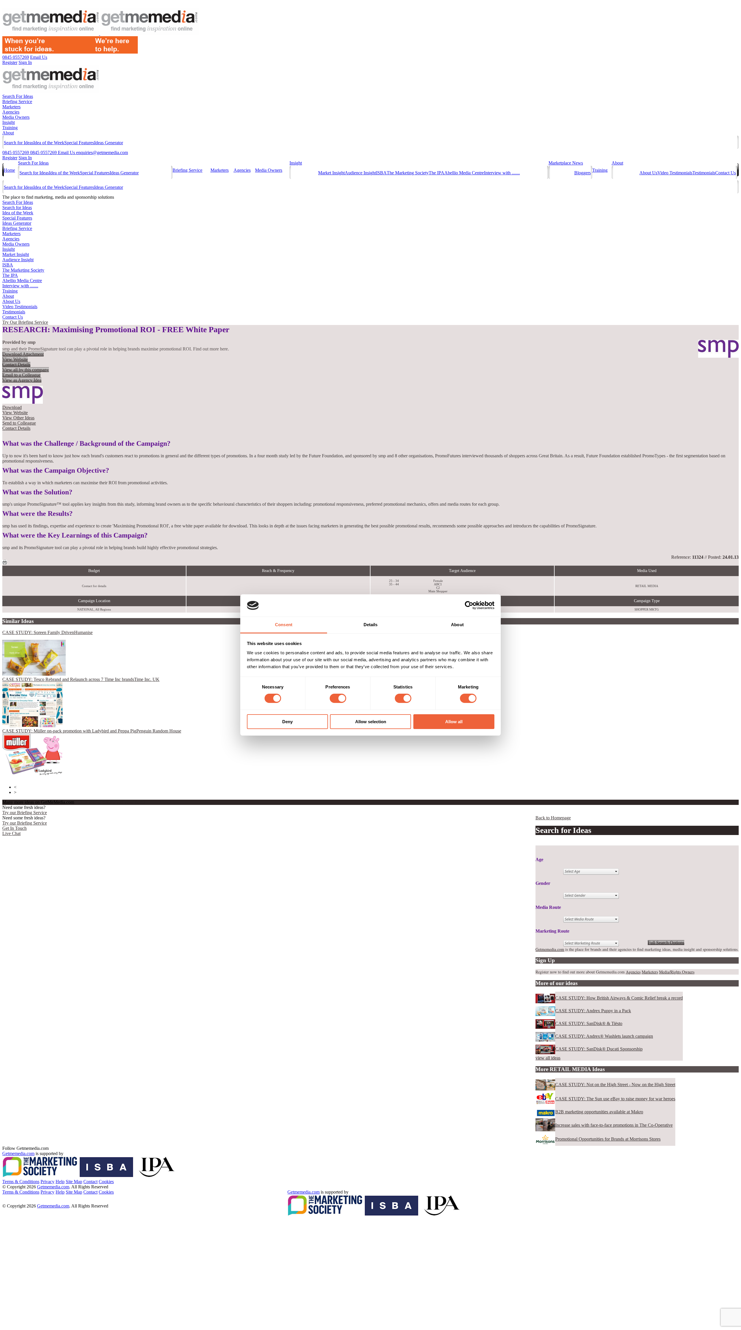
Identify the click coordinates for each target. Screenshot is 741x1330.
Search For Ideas (17, 96)
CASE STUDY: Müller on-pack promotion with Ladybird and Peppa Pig (91, 730)
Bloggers (582, 172)
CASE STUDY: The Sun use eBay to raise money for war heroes (615, 1098)
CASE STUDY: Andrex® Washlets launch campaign (604, 1036)
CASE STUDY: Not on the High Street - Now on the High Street (615, 1084)
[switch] (338, 698)
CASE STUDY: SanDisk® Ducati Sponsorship (599, 1048)
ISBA (381, 172)
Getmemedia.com (549, 949)
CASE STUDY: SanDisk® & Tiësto (588, 1023)
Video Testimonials (674, 172)
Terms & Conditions (20, 1181)
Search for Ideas (18, 142)
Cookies (106, 1181)
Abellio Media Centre (464, 172)
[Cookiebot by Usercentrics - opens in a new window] (469, 605)
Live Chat (11, 833)
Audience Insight (360, 172)
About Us (648, 172)
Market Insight (331, 172)
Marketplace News (566, 162)
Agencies (10, 111)
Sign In (25, 157)
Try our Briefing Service (24, 812)
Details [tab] (371, 624)
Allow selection (370, 721)
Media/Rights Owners (676, 972)
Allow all (454, 721)
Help (60, 1181)
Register (9, 157)
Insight (8, 122)
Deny (287, 721)
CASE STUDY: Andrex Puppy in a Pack (593, 1010)
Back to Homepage (553, 817)
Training (10, 127)
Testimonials (703, 172)
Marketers (11, 106)
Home (9, 170)
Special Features (79, 142)
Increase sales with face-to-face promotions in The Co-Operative (614, 1125)
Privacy (47, 1181)
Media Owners (16, 117)
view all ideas (547, 1057)
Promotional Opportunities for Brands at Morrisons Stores (608, 1139)
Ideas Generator (108, 142)
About (8, 132)
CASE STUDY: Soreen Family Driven (47, 632)
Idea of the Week (48, 142)
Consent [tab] (283, 624)
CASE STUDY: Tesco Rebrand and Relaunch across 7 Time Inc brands (80, 679)
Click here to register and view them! (111, 802)
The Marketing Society (408, 172)
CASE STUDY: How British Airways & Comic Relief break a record (619, 997)
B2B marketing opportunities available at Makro (599, 1111)
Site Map (74, 1181)
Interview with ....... (502, 172)
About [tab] (457, 624)
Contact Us (725, 172)
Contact (90, 1181)
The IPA (436, 172)
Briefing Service (17, 101)
